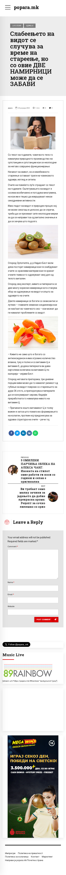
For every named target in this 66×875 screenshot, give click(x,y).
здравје (30, 25)
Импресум (10, 853)
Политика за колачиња (16, 856)
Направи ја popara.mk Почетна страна (24, 860)
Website (11, 606)
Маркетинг (47, 856)
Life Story (16, 25)
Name (11, 582)
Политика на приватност (30, 853)
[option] (33, 133)
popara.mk (26, 7)
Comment (13, 546)
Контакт (35, 856)
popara (10, 108)
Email (11, 594)
